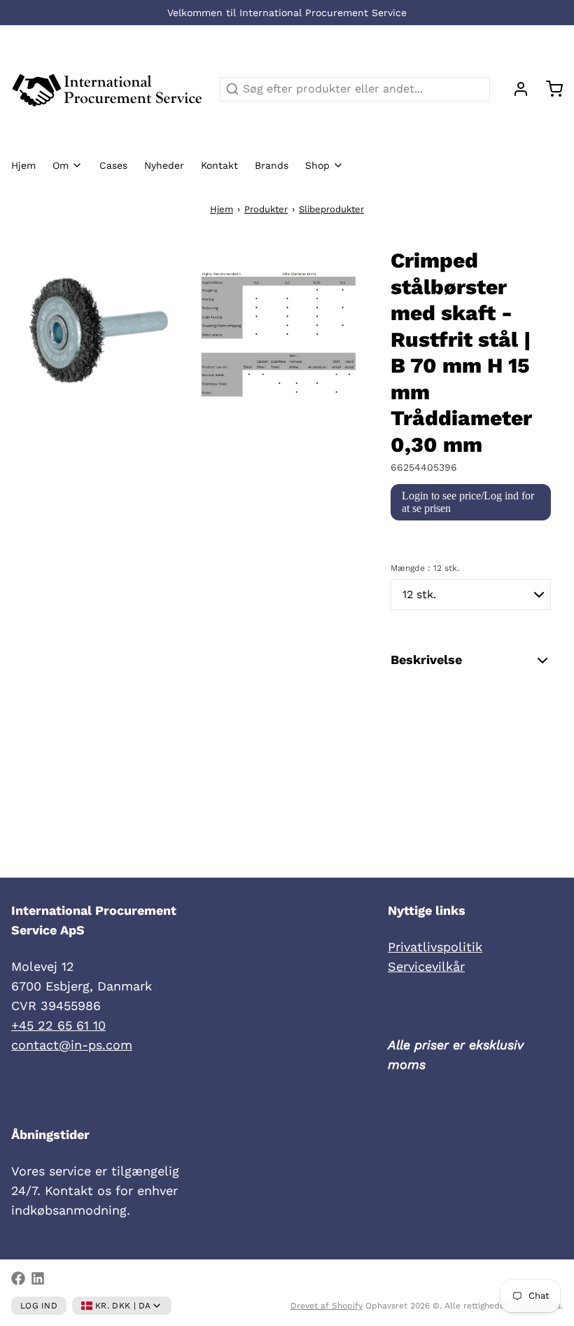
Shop (317, 165)
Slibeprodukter (331, 209)
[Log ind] (515, 89)
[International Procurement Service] (107, 88)
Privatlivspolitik (435, 946)
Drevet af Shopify (326, 1306)
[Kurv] (549, 89)
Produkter (266, 209)
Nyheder (164, 165)
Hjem (23, 165)
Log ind (38, 1306)
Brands (271, 165)
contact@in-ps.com (71, 1044)
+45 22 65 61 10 (58, 1025)
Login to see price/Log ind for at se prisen (468, 502)
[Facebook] (18, 1278)
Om (60, 165)
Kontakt (219, 165)
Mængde (425, 568)
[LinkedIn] (38, 1278)
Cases (113, 165)
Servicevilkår (426, 966)
